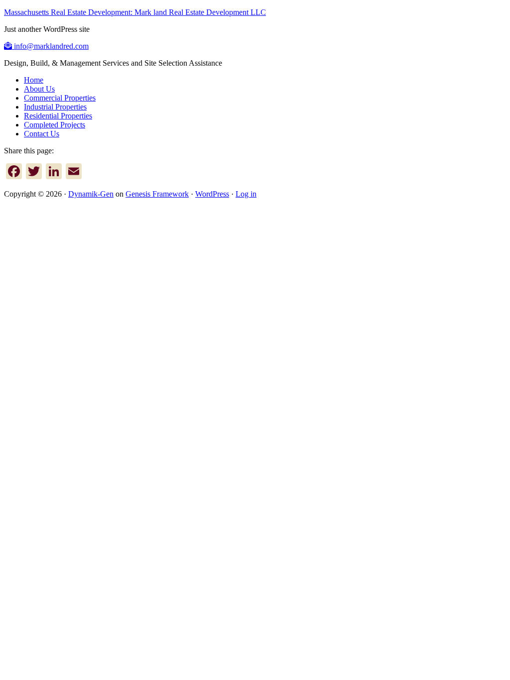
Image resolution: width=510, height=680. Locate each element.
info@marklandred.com (50, 46)
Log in (246, 194)
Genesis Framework (157, 194)
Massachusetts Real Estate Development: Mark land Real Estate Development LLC (135, 12)
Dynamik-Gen (91, 194)
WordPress (212, 194)
